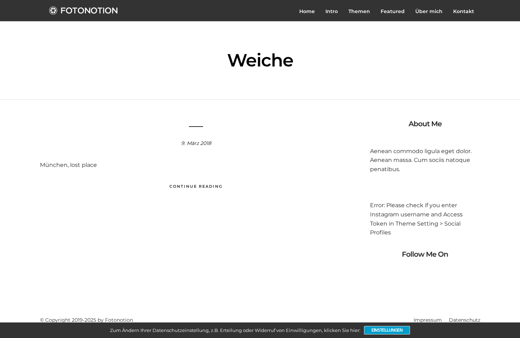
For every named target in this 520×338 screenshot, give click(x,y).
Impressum (428, 320)
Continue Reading (196, 186)
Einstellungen (387, 330)
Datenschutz (464, 320)
